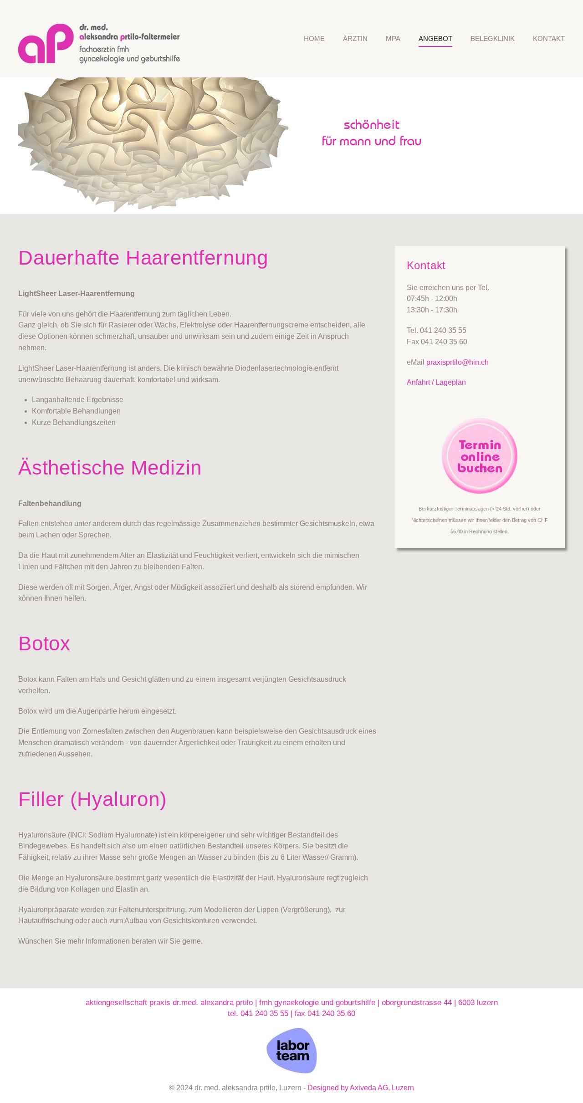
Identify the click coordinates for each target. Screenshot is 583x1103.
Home (314, 38)
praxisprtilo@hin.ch (457, 362)
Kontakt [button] (549, 38)
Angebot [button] (435, 38)
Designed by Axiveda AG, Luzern (360, 1088)
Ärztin (355, 38)
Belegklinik (492, 38)
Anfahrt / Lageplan (436, 382)
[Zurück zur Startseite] (103, 39)
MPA (393, 38)
